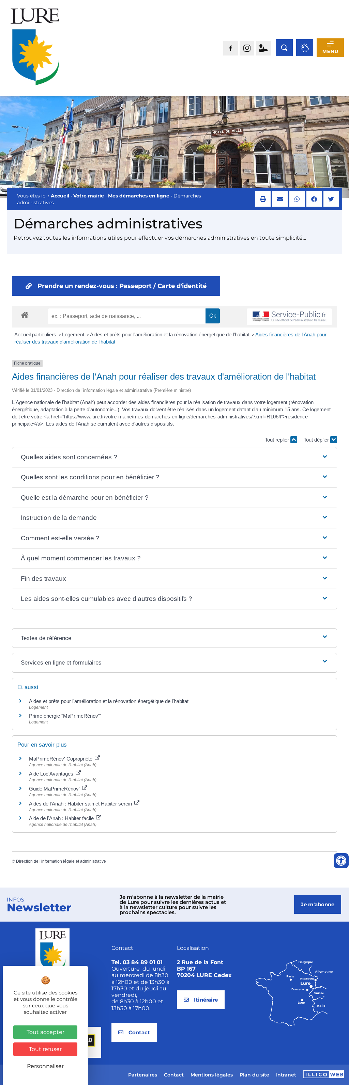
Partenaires (142, 1075)
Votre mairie (88, 195)
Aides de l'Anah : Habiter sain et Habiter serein (81, 804)
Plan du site (254, 1075)
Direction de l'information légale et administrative (61, 861)
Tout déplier (317, 440)
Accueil (60, 195)
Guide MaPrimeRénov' (55, 789)
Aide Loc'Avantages (52, 774)
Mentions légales (212, 1075)
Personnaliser (45, 1066)
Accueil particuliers (36, 334)
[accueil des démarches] (24, 314)
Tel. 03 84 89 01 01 (137, 962)
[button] (263, 199)
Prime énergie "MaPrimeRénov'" (65, 716)
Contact (174, 1075)
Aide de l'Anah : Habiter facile (62, 818)
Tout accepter (45, 1032)
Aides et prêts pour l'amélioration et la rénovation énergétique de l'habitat (170, 334)
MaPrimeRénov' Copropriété (61, 759)
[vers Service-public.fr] (289, 316)
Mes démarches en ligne (138, 195)
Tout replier (277, 440)
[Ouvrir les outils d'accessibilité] (341, 860)
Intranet (286, 1075)
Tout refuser (45, 1049)
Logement (74, 334)
